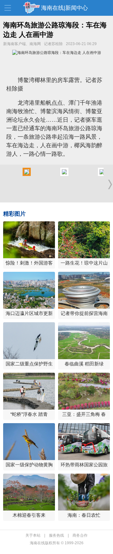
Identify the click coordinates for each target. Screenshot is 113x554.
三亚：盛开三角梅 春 (84, 414)
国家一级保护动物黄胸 (29, 464)
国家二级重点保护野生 (29, 363)
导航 (7, 8)
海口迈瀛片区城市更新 (29, 313)
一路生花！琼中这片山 (84, 262)
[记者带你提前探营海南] (84, 290)
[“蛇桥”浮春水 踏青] (29, 391)
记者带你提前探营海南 (84, 313)
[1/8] (27, 174)
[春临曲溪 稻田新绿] (84, 340)
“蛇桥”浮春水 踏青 (29, 414)
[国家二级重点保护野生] (29, 340)
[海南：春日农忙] (84, 492)
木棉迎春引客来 (29, 515)
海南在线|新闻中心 (64, 8)
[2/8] (64, 174)
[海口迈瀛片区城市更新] (29, 290)
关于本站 (32, 535)
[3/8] (102, 174)
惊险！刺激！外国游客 (29, 262)
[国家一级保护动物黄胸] (29, 441)
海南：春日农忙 (83, 515)
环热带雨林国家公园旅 (84, 464)
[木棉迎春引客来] (29, 492)
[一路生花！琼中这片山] (84, 239)
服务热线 (56, 535)
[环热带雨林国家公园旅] (84, 441)
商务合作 (80, 535)
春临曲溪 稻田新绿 (84, 363)
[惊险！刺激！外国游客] (29, 239)
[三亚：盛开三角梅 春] (84, 391)
